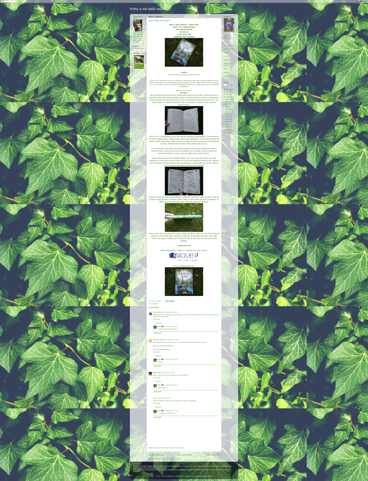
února (227, 124)
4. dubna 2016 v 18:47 (171, 326)
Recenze (155, 303)
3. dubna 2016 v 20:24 (168, 372)
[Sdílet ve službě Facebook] (171, 301)
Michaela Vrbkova (159, 339)
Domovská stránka (185, 455)
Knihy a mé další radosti (148, 9)
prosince (228, 99)
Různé (226, 69)
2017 (227, 94)
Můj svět (226, 38)
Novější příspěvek (156, 455)
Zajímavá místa (228, 76)
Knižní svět (157, 372)
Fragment (180, 250)
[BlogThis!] (168, 301)
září (226, 106)
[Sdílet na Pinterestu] (173, 301)
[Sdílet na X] (170, 301)
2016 (227, 97)
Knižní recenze (228, 45)
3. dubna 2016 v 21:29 (163, 398)
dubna (227, 119)
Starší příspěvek (212, 455)
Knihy (225, 42)
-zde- (193, 266)
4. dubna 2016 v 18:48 (171, 410)
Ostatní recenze (228, 49)
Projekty (226, 52)
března (227, 121)
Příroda (226, 56)
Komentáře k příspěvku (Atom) (171, 458)
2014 (227, 132)
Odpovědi (158, 323)
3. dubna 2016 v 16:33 (171, 312)
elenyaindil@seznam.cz (217, 469)
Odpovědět (156, 319)
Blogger (209, 476)
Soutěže (226, 72)
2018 (227, 92)
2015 (227, 130)
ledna (227, 127)
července (228, 111)
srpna (227, 109)
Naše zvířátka (228, 60)
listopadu (228, 101)
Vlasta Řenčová (158, 312)
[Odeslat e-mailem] (166, 301)
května (227, 116)
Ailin (159, 326)
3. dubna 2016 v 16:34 (172, 339)
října (226, 104)
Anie (154, 398)
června (227, 114)
